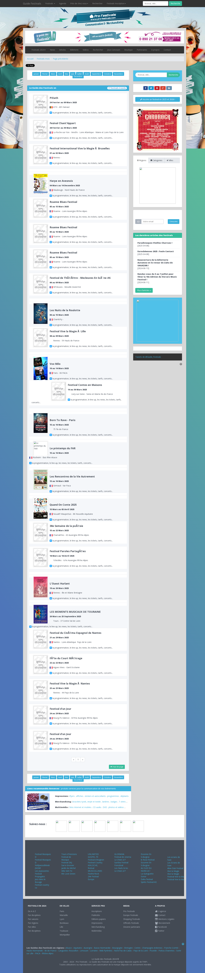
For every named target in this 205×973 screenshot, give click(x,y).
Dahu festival (147, 879)
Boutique (128, 49)
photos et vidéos (116, 807)
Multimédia (96, 930)
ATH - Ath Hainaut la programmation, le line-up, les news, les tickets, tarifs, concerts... (81, 105)
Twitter (160, 930)
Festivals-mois (43, 58)
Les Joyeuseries (42, 871)
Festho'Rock (93, 873)
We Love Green (68, 873)
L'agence (161, 911)
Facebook (162, 927)
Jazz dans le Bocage (40, 880)
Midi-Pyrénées (105, 950)
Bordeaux (64, 923)
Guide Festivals (32, 3)
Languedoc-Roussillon (68, 950)
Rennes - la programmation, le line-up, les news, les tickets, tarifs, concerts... (81, 155)
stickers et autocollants (95, 796)
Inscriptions (96, 911)
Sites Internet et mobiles (80, 807)
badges (114, 801)
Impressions (96, 923)
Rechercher (97, 3)
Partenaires (142, 49)
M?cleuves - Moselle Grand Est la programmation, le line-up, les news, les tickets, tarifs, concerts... (81, 285)
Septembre (96, 74)
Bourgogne (117, 947)
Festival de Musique (66, 858)
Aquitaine (77, 947)
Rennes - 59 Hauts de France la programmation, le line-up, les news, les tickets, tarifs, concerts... (81, 338)
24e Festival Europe (93, 878)
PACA (37, 953)
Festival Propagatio (40, 875)
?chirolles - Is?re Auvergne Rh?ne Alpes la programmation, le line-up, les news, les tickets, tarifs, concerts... (81, 558)
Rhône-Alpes (47, 953)
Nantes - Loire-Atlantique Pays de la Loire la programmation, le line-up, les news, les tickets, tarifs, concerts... (81, 640)
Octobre (107, 74)
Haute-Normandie (34, 950)
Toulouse (64, 930)
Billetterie (74, 49)
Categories (157, 160)
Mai (66, 74)
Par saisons (33, 919)
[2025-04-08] (155, 244)
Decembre (78, 76)
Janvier (36, 74)
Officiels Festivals (131, 923)
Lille (61, 927)
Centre (137, 947)
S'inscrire (174, 221)
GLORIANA (119, 854)
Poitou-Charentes (166, 950)
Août (87, 74)
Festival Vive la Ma (175, 876)
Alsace (69, 947)
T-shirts (122, 801)
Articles (62, 49)
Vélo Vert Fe (66, 871)
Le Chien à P (120, 859)
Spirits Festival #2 (149, 882)
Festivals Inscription (115, 3)
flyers (72, 796)
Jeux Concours (113, 49)
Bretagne (128, 947)
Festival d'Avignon (96, 859)
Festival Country (95, 862)
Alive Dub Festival (175, 868)
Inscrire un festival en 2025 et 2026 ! (158, 99)
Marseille (64, 915)
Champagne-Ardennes (152, 947)
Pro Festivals (129, 911)
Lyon (62, 919)
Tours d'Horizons (69, 854)
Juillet (79, 74)
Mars (53, 74)
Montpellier (65, 934)
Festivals (49, 3)
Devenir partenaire (131, 927)
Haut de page (117, 767)
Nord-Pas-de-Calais (123, 950)
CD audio (97, 807)
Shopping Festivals (131, 919)
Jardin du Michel (68, 868)
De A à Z (32, 911)
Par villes (32, 927)
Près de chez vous (78, 3)
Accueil (30, 58)
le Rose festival (148, 859)
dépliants (124, 796)
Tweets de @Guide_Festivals (148, 357)
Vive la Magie (173, 871)
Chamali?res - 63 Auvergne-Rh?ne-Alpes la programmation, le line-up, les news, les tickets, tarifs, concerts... (81, 533)
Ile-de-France (50, 950)
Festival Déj (66, 862)
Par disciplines (34, 915)
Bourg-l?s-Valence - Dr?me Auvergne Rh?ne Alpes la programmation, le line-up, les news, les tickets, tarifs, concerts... (81, 716)
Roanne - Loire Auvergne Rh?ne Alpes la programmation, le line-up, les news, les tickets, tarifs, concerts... (81, 209)
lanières (105, 801)
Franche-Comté (171, 947)
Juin (72, 74)
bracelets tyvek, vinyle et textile (87, 801)
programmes (113, 796)
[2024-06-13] (155, 264)
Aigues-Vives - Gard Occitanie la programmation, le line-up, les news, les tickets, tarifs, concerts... (81, 665)
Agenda (62, 3)
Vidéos (86, 49)
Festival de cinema (122, 857)
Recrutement (164, 923)
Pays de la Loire (140, 950)
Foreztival (118, 865)
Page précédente (60, 58)
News (52, 49)
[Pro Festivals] (102, 14)
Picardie (153, 950)
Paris (62, 911)
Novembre (118, 74)
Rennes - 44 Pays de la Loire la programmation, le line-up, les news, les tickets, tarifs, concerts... (81, 691)
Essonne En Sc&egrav (146, 855)
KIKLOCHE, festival (93, 866)
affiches (79, 796)
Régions (142, 160)
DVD (105, 807)
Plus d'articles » (144, 290)
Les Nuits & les (121, 868)
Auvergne (88, 947)
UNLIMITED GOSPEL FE (93, 855)
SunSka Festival (121, 862)
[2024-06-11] (157, 278)
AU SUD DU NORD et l (146, 869)
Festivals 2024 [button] (38, 49)
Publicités (95, 915)
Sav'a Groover (67, 865)
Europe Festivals (130, 915)
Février (45, 74)
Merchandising (98, 927)
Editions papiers (98, 919)
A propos (155, 49)
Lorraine (94, 950)
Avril (60, 74)
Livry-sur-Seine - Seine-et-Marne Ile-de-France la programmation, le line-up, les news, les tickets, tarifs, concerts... (76, 393)
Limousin (84, 950)
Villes (170, 160)
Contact (167, 49)
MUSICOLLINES (95, 871)
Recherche (175, 3)
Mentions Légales (166, 919)
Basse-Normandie (102, 947)
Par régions (33, 923)
